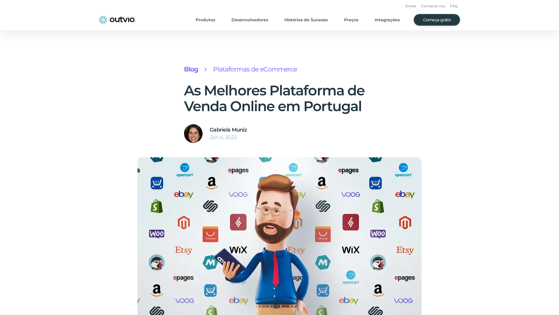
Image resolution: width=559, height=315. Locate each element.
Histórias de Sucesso (306, 19)
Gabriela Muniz (228, 130)
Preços (351, 19)
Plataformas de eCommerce (255, 69)
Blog (191, 69)
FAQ (454, 6)
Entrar (411, 6)
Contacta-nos (433, 6)
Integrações (387, 19)
